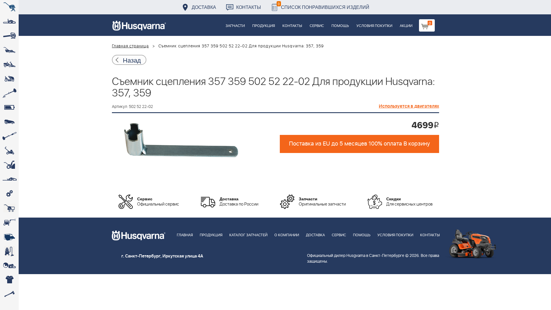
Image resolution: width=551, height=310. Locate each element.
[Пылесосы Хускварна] (9, 251)
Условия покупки (374, 26)
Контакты (248, 7)
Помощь (340, 26)
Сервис (317, 26)
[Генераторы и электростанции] (9, 208)
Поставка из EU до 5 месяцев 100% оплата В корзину (359, 144)
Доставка (204, 7)
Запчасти (235, 26)
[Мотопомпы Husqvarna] (9, 237)
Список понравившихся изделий (323, 5)
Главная (185, 235)
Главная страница (130, 46)
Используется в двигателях (409, 106)
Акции (406, 26)
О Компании (286, 235)
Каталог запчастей (248, 235)
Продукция (263, 26)
